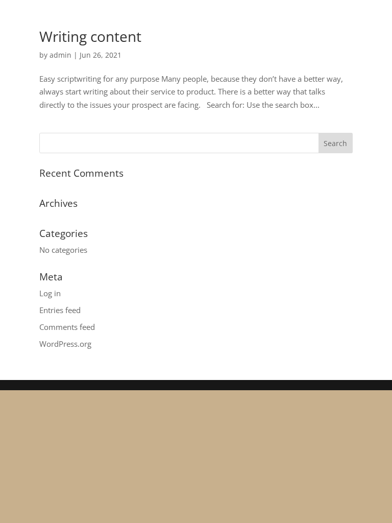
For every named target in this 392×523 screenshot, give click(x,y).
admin (60, 55)
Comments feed (67, 327)
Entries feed (60, 310)
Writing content (90, 36)
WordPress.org (65, 344)
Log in (50, 293)
